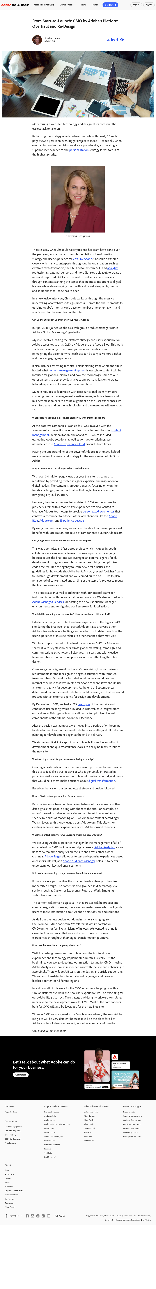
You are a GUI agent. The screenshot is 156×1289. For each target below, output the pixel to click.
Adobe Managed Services (48, 602)
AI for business (10, 1143)
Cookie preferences (142, 1216)
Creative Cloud (49, 1141)
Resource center (129, 1112)
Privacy (118, 1216)
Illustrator (87, 1132)
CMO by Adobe (82, 259)
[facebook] (27, 1215)
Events (7, 1182)
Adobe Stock (88, 1124)
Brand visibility (10, 1135)
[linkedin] (43, 1215)
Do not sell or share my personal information (122, 1220)
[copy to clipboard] (122, 40)
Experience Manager (52, 1145)
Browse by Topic (66, 4)
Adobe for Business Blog (44, 4)
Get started (110, 4)
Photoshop (88, 1136)
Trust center (9, 1203)
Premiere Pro (89, 1141)
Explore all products (51, 1112)
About (7, 1170)
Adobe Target (53, 856)
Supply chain (9, 1199)
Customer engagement (13, 1127)
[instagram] (32, 1215)
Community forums (130, 1132)
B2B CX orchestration (13, 1139)
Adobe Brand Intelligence (53, 1136)
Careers (8, 1178)
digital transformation (101, 781)
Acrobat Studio (49, 1132)
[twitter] (37, 1215)
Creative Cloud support (131, 1128)
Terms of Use (128, 1216)
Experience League (72, 520)
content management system (67, 370)
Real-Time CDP (50, 1157)
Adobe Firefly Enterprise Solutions (57, 1124)
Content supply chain (13, 1131)
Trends (95, 4)
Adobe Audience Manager (79, 861)
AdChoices (147, 1220)
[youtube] (48, 1215)
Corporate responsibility (14, 1191)
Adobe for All (9, 1207)
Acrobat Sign (49, 1128)
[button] (13, 1216)
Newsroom (9, 1187)
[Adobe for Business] (15, 5)
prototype (84, 704)
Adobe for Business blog (132, 1120)
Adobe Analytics (104, 847)
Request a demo (11, 1112)
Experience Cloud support (132, 1124)
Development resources (132, 1136)
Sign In (136, 4)
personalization (79, 150)
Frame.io (47, 1149)
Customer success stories (132, 1116)
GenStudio (48, 1153)
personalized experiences (98, 511)
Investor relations (11, 1195)
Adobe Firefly (89, 1120)
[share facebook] (117, 40)
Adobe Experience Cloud (69, 444)
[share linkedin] (113, 40)
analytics (112, 268)
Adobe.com (46, 520)
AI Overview (9, 1174)
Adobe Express (49, 1120)
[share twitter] (108, 40)
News (83, 4)
